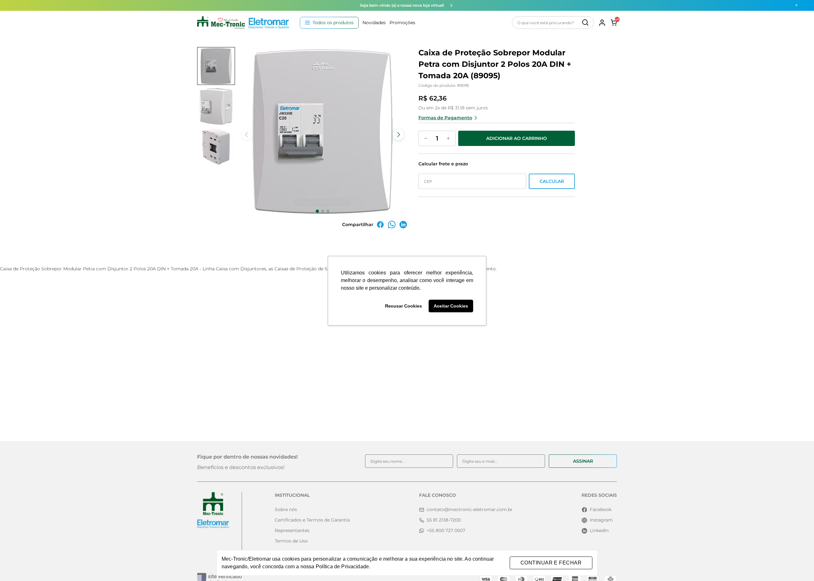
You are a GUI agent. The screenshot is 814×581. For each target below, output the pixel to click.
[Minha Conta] (602, 22)
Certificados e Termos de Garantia (312, 520)
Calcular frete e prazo (443, 164)
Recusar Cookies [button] (403, 305)
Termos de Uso (291, 541)
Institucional (292, 495)
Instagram (601, 520)
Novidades (374, 22)
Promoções (402, 22)
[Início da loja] (243, 22)
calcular (552, 181)
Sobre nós (286, 509)
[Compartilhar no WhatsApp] (392, 227)
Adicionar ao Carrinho (516, 138)
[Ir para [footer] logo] (213, 510)
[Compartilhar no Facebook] (380, 227)
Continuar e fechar (551, 562)
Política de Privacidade (342, 566)
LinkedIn (599, 530)
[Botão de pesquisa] (585, 22)
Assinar (583, 461)
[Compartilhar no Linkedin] (403, 227)
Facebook (600, 509)
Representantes (292, 530)
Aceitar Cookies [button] (451, 305)
